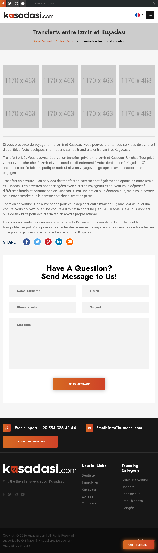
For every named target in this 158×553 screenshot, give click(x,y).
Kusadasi (89, 489)
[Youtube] (23, 3)
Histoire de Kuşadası (30, 441)
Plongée (127, 508)
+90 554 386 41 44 (58, 428)
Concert (127, 487)
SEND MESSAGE (79, 384)
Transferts (66, 41)
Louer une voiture (134, 480)
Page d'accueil (43, 41)
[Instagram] (16, 3)
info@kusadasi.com (125, 428)
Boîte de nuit (130, 494)
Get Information (138, 545)
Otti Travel (89, 503)
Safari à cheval (132, 501)
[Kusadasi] (28, 15)
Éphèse (87, 496)
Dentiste (88, 475)
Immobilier (90, 482)
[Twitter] (10, 3)
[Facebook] (3, 3)
